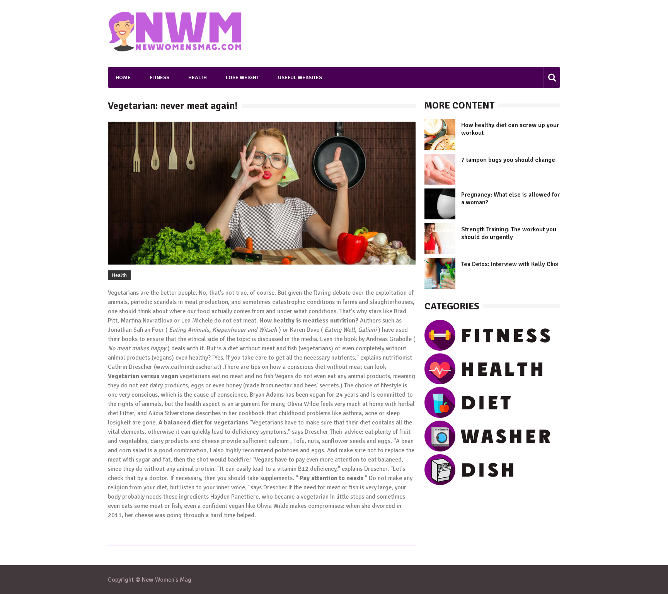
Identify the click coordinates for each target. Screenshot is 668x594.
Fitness (159, 77)
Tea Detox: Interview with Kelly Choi (510, 264)
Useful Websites (300, 77)
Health (197, 77)
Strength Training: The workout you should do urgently (508, 233)
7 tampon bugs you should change (508, 160)
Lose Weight (242, 77)
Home (123, 77)
